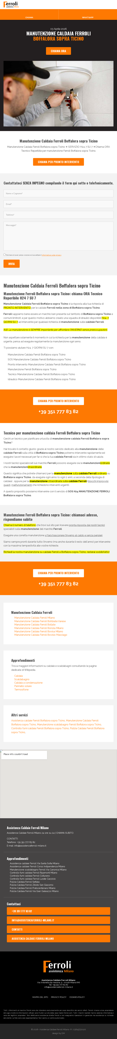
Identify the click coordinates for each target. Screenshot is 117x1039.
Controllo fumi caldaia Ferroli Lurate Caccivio (33, 878)
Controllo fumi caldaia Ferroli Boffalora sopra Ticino (40, 728)
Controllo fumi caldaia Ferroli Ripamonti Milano (33, 872)
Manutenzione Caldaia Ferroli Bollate (34, 624)
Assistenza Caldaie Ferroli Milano (33, 938)
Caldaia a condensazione (28, 682)
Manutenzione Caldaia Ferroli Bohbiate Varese (40, 621)
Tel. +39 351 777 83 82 (58, 985)
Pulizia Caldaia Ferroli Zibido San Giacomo (31, 885)
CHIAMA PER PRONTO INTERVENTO (58, 162)
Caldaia (18, 675)
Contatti (17, 929)
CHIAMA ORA (58, 51)
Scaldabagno (21, 679)
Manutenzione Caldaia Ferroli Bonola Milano (39, 628)
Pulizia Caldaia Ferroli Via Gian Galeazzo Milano (34, 891)
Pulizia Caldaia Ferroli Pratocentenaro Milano (32, 888)
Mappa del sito (40, 997)
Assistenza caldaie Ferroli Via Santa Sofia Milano (34, 863)
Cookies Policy (77, 997)
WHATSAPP (87, 17)
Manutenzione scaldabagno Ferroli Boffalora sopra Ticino (69, 724)
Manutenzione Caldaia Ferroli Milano (34, 617)
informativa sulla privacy (51, 255)
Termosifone (21, 689)
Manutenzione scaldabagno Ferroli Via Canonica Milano (38, 869)
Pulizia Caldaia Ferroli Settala (24, 882)
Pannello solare (23, 686)
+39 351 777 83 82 (22, 911)
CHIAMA (29, 17)
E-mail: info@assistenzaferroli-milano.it (26, 845)
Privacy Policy (58, 997)
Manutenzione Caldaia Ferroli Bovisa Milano (38, 631)
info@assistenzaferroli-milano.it (33, 920)
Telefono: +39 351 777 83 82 (21, 842)
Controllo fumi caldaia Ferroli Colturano (30, 875)
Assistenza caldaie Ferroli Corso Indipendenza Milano (37, 866)
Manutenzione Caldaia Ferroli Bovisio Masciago (40, 634)
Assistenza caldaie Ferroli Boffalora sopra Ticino (38, 720)
